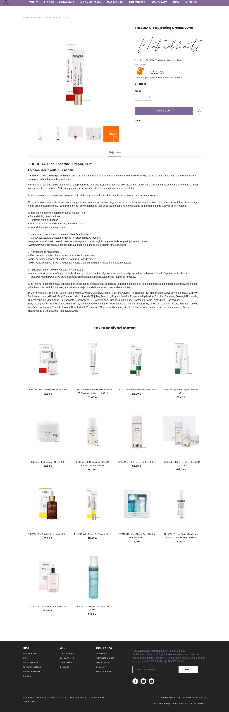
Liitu (188, 669)
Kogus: (138, 91)
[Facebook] (135, 681)
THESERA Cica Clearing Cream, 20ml (51, 17)
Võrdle (138, 120)
